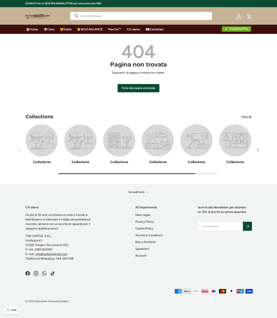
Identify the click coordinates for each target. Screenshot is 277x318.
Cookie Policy (144, 228)
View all (246, 116)
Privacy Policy (144, 221)
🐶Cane (49, 29)
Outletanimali (40, 301)
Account (141, 255)
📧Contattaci (155, 29)
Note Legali (142, 215)
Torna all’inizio (136, 192)
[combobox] (141, 16)
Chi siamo (133, 29)
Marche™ (114, 29)
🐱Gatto (65, 29)
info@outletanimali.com (51, 254)
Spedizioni (142, 249)
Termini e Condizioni (149, 235)
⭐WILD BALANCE (89, 29)
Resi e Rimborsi (145, 242)
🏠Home (32, 29)
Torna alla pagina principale (138, 88)
